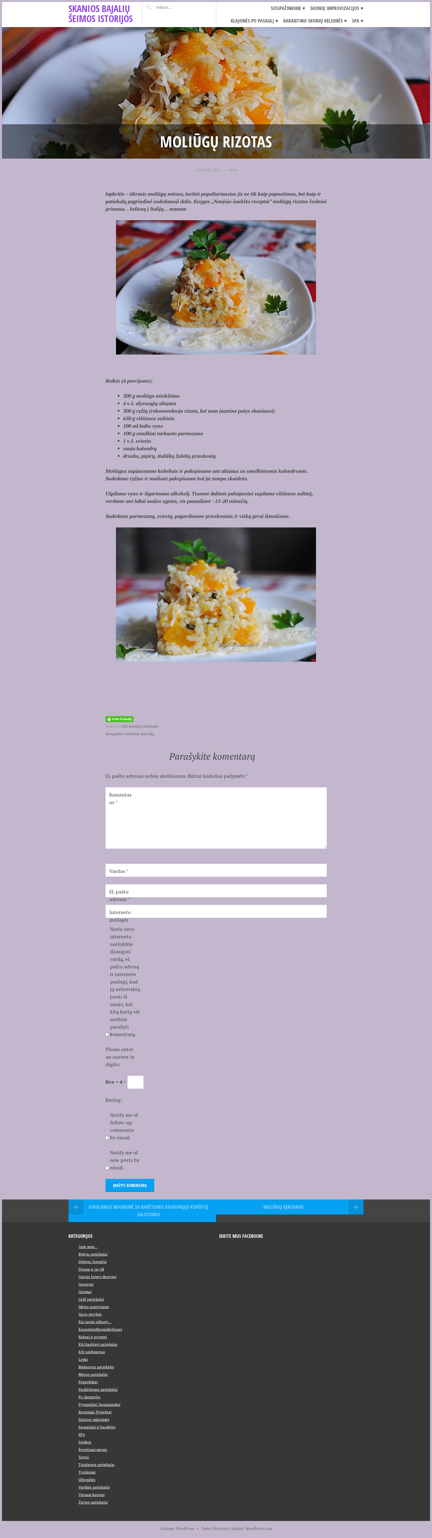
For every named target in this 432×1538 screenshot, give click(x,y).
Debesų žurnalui (92, 1261)
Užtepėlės (87, 1479)
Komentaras (120, 798)
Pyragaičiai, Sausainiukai (99, 1404)
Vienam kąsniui (91, 1494)
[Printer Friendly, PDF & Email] (120, 718)
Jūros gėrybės (90, 1314)
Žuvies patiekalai (93, 1502)
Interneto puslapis (120, 916)
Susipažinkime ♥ (288, 8)
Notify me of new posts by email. (125, 1160)
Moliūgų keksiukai (284, 1206)
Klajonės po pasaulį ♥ (254, 20)
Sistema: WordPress (177, 1528)
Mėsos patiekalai (93, 1374)
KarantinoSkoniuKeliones (100, 1329)
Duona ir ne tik (91, 1269)
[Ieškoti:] (176, 7)
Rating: (114, 1099)
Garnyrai (85, 1284)
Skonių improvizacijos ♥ (337, 8)
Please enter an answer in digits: (120, 1057)
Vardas (118, 871)
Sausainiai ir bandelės (97, 1427)
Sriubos (84, 1442)
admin (233, 169)
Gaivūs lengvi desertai (97, 1276)
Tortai (83, 1457)
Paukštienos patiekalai (98, 1389)
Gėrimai (85, 1291)
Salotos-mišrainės (93, 1419)
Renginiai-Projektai (95, 1411)
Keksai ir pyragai (92, 1336)
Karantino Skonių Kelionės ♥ (315, 20)
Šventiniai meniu (92, 1449)
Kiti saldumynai (91, 1351)
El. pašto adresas (119, 895)
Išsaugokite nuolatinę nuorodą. (130, 733)
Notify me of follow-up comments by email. (124, 1126)
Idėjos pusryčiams (93, 1306)
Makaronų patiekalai (96, 1366)
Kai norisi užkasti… (94, 1321)
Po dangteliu (89, 1396)
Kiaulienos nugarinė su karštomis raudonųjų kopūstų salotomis (148, 1210)
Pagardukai (88, 1381)
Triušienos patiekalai (96, 1464)
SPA (81, 1434)
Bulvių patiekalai (93, 1254)
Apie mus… (88, 1246)
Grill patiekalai (91, 1299)
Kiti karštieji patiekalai (140, 726)
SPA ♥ (358, 20)
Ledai (83, 1359)
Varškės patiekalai (94, 1487)
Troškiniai (87, 1472)
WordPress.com (259, 1528)
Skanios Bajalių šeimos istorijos (100, 13)
